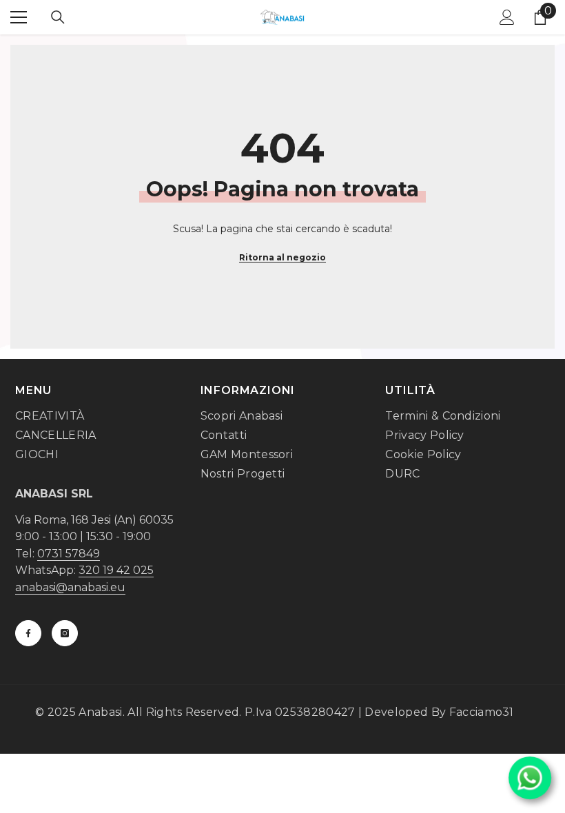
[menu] (18, 17)
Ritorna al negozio (282, 257)
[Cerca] (58, 17)
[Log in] (507, 17)
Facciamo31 (481, 712)
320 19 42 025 (116, 570)
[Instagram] (65, 633)
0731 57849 (68, 553)
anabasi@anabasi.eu (70, 587)
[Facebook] (28, 633)
